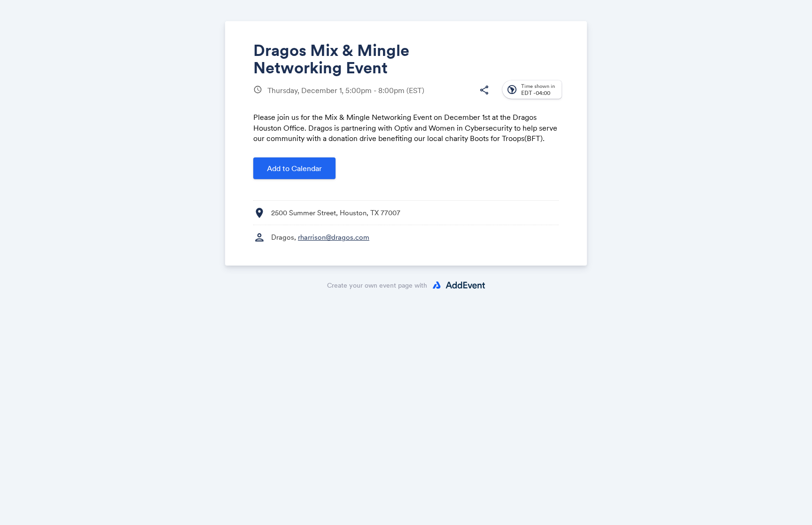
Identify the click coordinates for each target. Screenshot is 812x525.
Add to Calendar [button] (294, 168)
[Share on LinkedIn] (447, 97)
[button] (484, 90)
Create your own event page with (377, 285)
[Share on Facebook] (412, 97)
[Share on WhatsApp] (465, 97)
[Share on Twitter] (429, 97)
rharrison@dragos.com (333, 237)
